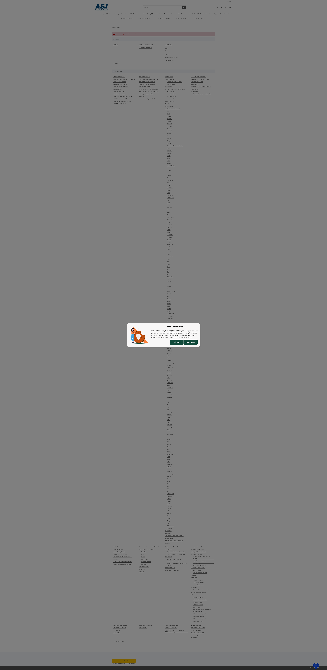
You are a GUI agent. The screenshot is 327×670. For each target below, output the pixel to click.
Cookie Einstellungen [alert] (174, 327)
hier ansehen (179, 337)
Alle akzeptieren (191, 342)
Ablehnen (177, 342)
